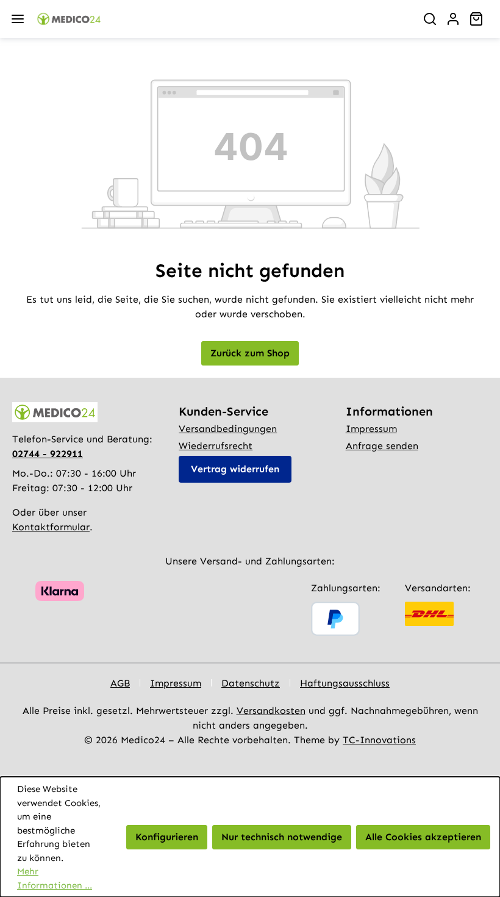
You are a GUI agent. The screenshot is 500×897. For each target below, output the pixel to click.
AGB (120, 683)
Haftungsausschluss (345, 683)
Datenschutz (250, 683)
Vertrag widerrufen (235, 469)
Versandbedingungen (228, 428)
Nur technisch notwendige (281, 837)
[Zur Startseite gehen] (220, 19)
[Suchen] (429, 19)
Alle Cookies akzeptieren (423, 837)
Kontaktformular (51, 527)
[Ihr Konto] (453, 19)
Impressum (371, 428)
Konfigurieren (166, 837)
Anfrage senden (382, 446)
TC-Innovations (379, 740)
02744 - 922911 (47, 453)
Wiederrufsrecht (215, 446)
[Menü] (17, 19)
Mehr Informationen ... (54, 878)
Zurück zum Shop (250, 353)
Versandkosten (271, 710)
